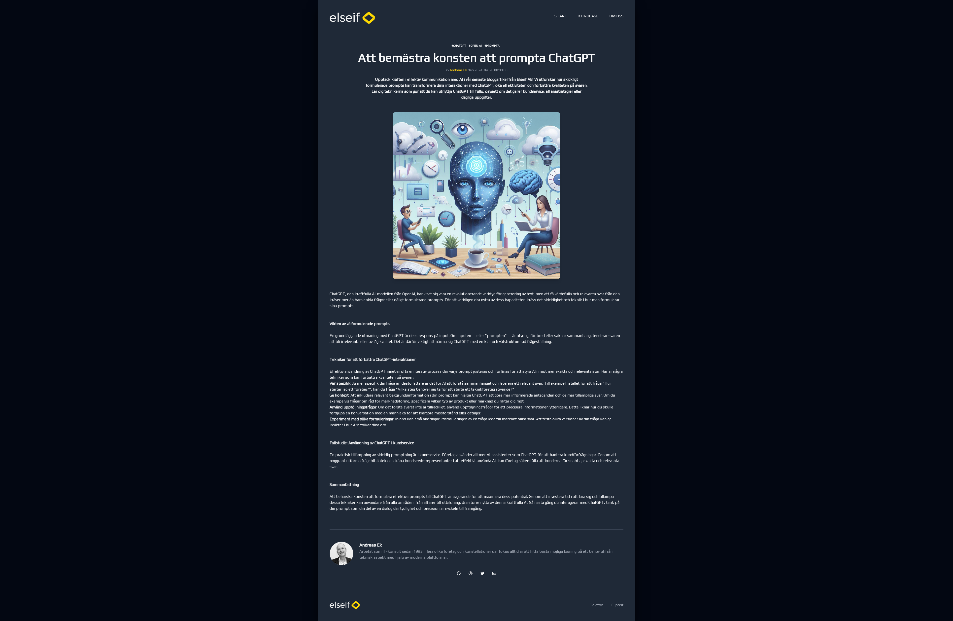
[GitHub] (459, 573)
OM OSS (616, 16)
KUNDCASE (588, 16)
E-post (617, 605)
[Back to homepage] (352, 18)
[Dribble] (471, 573)
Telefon (596, 605)
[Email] (494, 573)
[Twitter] (482, 573)
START (560, 16)
